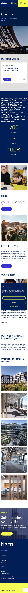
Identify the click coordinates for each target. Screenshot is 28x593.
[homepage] (4, 3)
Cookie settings (4, 562)
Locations (15, 3)
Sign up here (7, 533)
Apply (7, 79)
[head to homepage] (7, 544)
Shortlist (24, 79)
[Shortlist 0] (12, 3)
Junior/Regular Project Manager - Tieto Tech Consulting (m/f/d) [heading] (11, 69)
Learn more (6, 209)
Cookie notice (22, 294)
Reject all (14, 302)
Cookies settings (14, 297)
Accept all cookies (14, 306)
